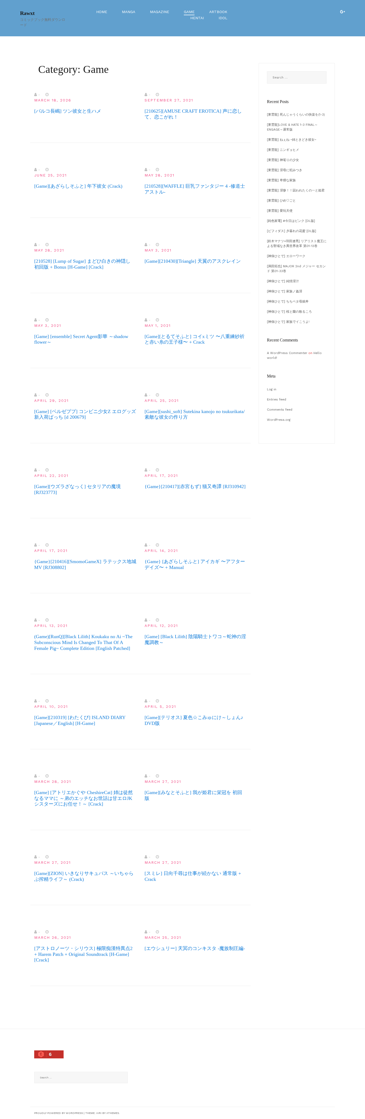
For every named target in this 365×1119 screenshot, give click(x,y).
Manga (128, 12)
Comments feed (279, 409)
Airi (99, 1113)
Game (189, 12)
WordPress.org (278, 420)
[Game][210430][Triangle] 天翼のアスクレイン (193, 261)
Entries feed (276, 399)
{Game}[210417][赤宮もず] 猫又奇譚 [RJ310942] (195, 486)
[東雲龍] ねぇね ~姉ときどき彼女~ (291, 140)
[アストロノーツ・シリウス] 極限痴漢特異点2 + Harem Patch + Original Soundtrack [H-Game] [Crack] (83, 954)
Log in (271, 389)
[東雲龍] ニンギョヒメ (283, 150)
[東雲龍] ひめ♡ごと (281, 200)
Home (101, 12)
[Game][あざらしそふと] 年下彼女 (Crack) (78, 186)
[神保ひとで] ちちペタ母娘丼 (288, 301)
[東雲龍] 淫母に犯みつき (284, 170)
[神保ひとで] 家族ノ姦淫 (284, 291)
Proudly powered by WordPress (58, 1113)
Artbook (218, 12)
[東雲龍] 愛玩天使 (280, 211)
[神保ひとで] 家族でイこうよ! (288, 322)
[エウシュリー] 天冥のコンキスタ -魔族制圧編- (195, 948)
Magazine (159, 12)
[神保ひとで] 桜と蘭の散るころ (289, 311)
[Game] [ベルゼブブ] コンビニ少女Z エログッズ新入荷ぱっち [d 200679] (85, 414)
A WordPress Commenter (287, 353)
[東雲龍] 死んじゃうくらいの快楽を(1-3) (296, 114)
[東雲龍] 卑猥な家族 (281, 180)
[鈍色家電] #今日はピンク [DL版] (291, 221)
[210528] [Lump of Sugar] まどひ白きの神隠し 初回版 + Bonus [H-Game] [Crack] (82, 264)
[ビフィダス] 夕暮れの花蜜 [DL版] (291, 231)
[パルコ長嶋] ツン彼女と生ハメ (67, 111)
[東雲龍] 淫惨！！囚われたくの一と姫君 (296, 190)
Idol (223, 18)
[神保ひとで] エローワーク (286, 256)
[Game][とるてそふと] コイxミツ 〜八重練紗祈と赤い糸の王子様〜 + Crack (194, 339)
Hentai (197, 18)
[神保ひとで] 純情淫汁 (283, 281)
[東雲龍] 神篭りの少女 (283, 160)
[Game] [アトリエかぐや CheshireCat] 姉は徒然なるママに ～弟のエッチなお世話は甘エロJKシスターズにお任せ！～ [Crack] (83, 798)
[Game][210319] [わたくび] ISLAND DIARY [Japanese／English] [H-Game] (79, 720)
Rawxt (27, 13)
